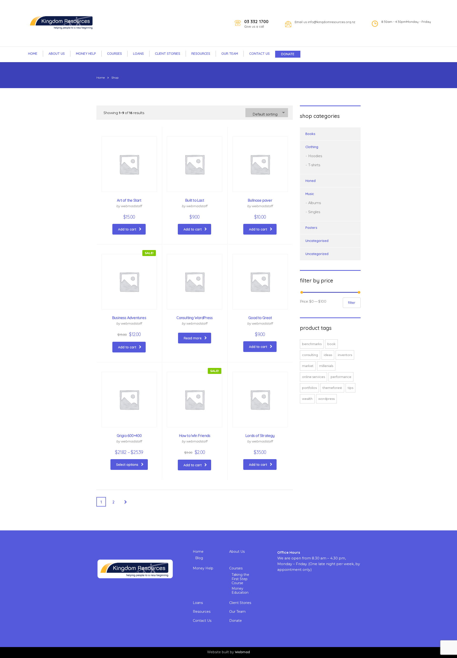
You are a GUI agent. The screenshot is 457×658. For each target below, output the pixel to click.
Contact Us (259, 53)
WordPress (326, 399)
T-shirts (314, 165)
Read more (193, 338)
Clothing (311, 147)
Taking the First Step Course (240, 579)
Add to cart (127, 229)
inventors (345, 355)
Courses (114, 53)
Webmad (242, 652)
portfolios (309, 388)
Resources (200, 53)
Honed (310, 181)
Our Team (229, 53)
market (307, 366)
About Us (57, 53)
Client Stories (167, 53)
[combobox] (266, 112)
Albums (314, 203)
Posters (311, 228)
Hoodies (315, 156)
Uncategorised (316, 241)
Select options (127, 464)
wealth (307, 399)
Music (309, 194)
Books (310, 134)
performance (341, 377)
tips (350, 388)
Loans (138, 53)
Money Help (86, 53)
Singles (314, 212)
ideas (328, 355)
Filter (351, 303)
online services (313, 377)
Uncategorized (316, 254)
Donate (287, 54)
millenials (326, 366)
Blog (199, 558)
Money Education (240, 591)
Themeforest (332, 388)
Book (331, 344)
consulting (310, 355)
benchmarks (312, 344)
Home (32, 53)
